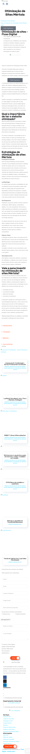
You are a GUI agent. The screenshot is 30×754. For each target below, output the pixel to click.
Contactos (7, 688)
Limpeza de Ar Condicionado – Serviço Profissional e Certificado (15, 363)
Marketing (10, 368)
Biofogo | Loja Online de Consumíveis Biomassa (15, 521)
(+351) (8, 705)
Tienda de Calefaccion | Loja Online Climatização (15, 559)
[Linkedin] (5, 685)
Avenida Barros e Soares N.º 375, (14, 689)
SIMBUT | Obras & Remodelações (15, 435)
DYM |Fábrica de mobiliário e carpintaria (15, 483)
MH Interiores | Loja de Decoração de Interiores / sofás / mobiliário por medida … (15, 456)
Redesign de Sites (17, 524)
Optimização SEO (17, 368)
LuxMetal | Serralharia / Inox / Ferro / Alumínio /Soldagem (15, 399)
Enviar (14, 658)
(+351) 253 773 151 (11, 695)
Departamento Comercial (12, 701)
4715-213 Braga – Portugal (10, 691)
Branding (7, 366)
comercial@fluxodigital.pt (12, 703)
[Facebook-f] (5, 677)
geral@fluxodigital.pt (11, 693)
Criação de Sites (13, 366)
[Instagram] (5, 681)
